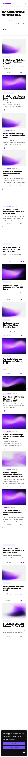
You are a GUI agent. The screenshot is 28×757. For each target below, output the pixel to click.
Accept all (14, 743)
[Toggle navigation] (25, 3)
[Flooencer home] (6, 3)
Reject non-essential (14, 747)
